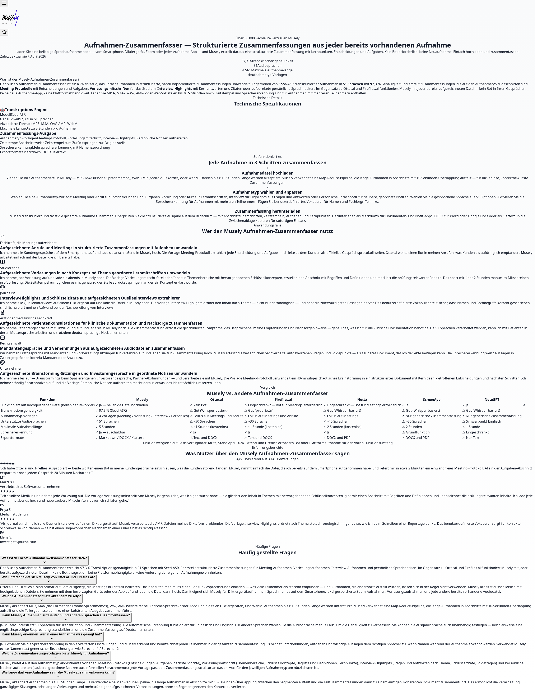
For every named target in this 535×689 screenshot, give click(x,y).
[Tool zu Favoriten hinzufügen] (4, 32)
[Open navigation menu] (4, 3)
